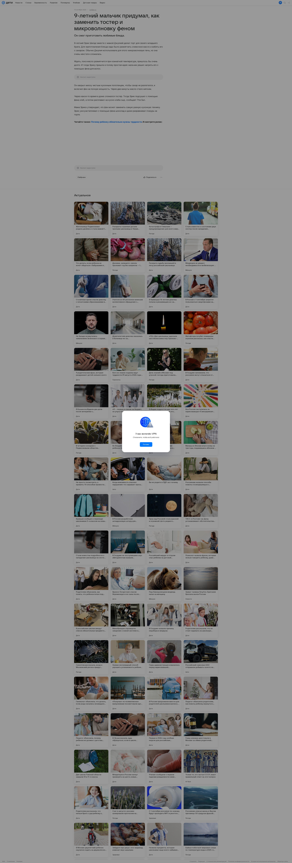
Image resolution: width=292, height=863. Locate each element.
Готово (146, 444)
